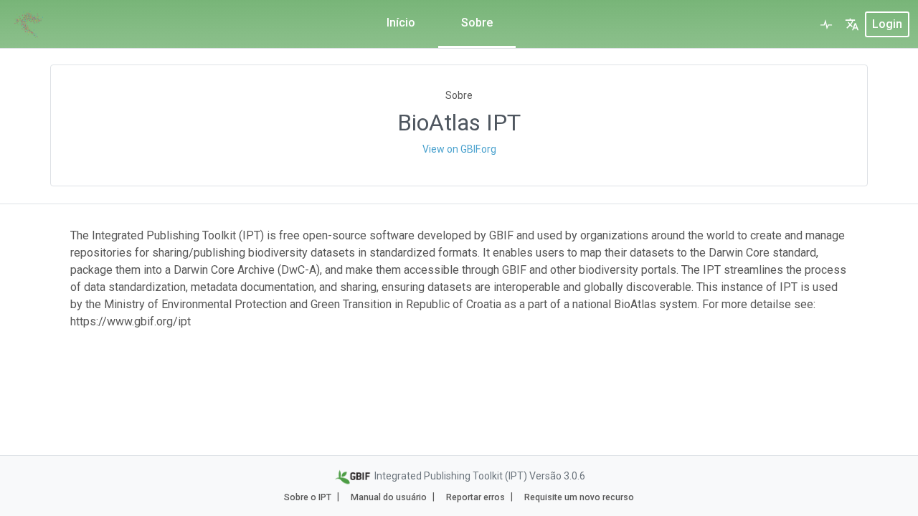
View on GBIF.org (459, 149)
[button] (852, 24)
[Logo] (29, 24)
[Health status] (826, 24)
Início (401, 22)
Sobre (477, 22)
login (887, 24)
